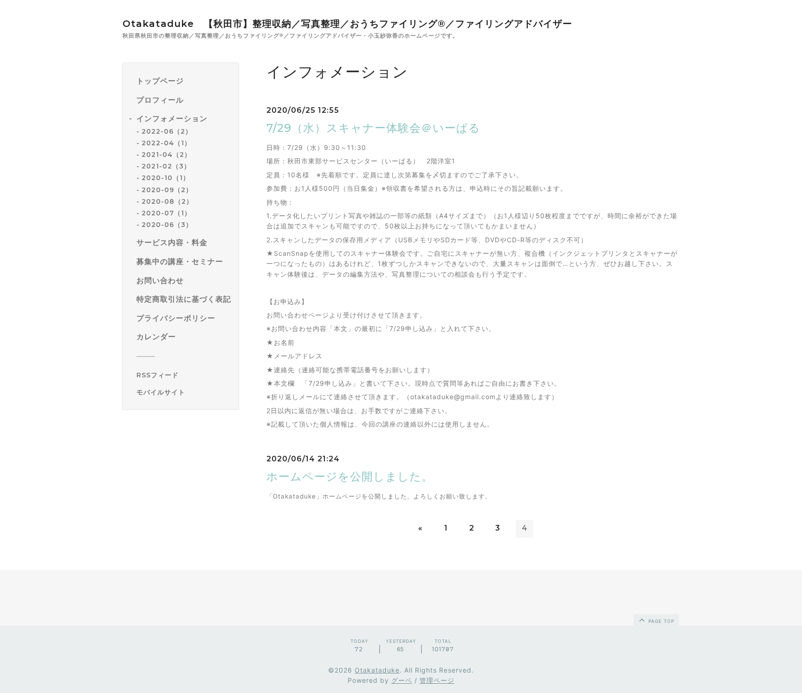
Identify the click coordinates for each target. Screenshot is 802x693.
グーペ (401, 680)
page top (660, 621)
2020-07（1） (166, 213)
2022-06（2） (167, 131)
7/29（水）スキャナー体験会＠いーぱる (373, 128)
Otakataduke (377, 670)
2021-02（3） (166, 166)
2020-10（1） (166, 178)
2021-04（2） (166, 154)
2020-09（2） (167, 190)
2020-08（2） (167, 201)
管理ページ (437, 680)
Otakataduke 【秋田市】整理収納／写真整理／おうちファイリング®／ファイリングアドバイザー (347, 23)
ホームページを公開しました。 (349, 476)
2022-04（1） (166, 143)
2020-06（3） (167, 224)
